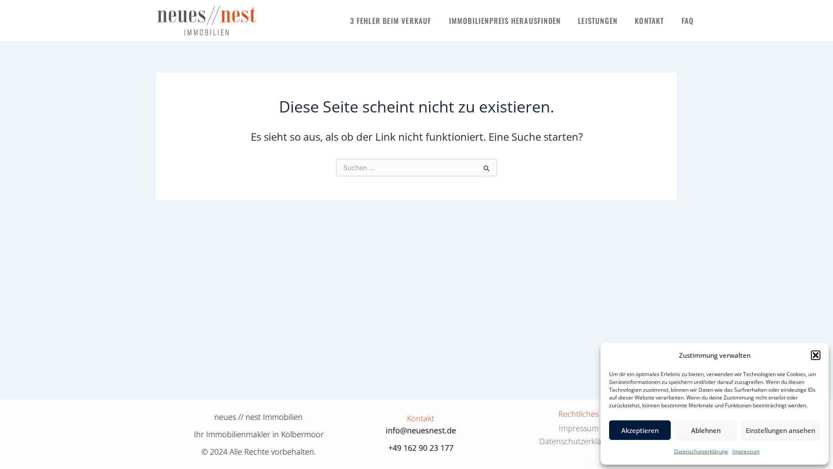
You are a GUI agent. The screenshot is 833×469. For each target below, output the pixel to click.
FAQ (688, 20)
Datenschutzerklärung (701, 451)
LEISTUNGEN (597, 20)
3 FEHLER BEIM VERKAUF (390, 20)
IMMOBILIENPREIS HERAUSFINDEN (505, 20)
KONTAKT (649, 20)
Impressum (746, 451)
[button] (815, 355)
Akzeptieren (640, 430)
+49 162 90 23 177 (420, 448)
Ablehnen (706, 430)
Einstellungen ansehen (780, 430)
